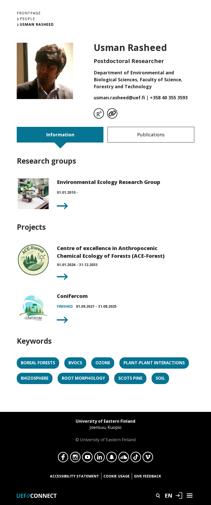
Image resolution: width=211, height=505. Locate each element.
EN (168, 495)
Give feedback (147, 476)
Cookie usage (116, 476)
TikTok (135, 458)
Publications (151, 134)
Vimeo (148, 458)
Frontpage (29, 13)
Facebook (63, 458)
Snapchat (111, 458)
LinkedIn (99, 458)
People (27, 18)
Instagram (75, 458)
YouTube (87, 458)
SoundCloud (123, 458)
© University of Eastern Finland (105, 430)
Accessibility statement (74, 476)
